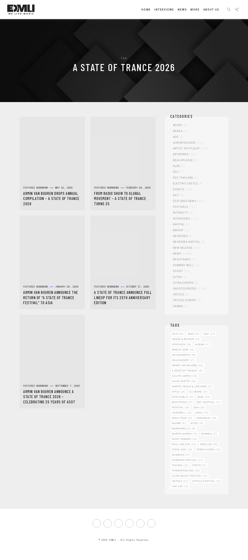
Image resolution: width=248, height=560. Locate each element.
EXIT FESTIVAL (209, 402)
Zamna (178, 306)
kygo (197, 423)
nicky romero (184, 439)
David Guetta (184, 381)
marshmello (184, 428)
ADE (175, 136)
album (202, 344)
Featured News (184, 201)
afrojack (181, 344)
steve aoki (182, 449)
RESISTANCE (181, 259)
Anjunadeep (183, 360)
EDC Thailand (183, 177)
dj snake (198, 391)
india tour (182, 418)
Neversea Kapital (186, 241)
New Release (182, 247)
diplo (178, 391)
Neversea (180, 236)
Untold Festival (206, 481)
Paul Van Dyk (184, 444)
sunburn (181, 454)
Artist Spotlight (186, 148)
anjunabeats (184, 355)
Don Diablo (183, 397)
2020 (194, 333)
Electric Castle (185, 183)
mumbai (209, 433)
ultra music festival (190, 475)
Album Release (184, 142)
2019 (178, 333)
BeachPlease (183, 160)
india (202, 412)
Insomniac (206, 418)
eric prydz (182, 402)
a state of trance (187, 370)
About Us (211, 9)
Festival (181, 407)
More (195, 9)
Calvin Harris (184, 376)
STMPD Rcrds (208, 449)
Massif (178, 230)
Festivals (180, 206)
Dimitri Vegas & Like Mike (192, 386)
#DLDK (177, 125)
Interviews (164, 9)
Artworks (181, 154)
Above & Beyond (186, 339)
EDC (175, 171)
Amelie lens (183, 349)
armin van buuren (187, 365)
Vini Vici (180, 486)
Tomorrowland (186, 470)
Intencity (180, 212)
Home (146, 9)
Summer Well (183, 265)
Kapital (179, 224)
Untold (178, 294)
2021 (209, 333)
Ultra (177, 277)
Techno (180, 465)
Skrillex (209, 444)
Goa (199, 407)
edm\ (204, 397)
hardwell (182, 412)
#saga (177, 131)
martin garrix (184, 433)
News (182, 9)
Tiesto (199, 465)
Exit (176, 195)
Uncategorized (184, 288)
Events (178, 189)
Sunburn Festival (187, 460)
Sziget (178, 271)
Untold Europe (184, 300)
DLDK (176, 166)
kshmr (179, 423)
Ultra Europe (183, 282)
